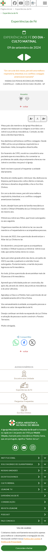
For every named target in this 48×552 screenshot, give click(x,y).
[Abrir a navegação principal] (45, 3)
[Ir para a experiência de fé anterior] (20, 57)
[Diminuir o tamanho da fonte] (31, 119)
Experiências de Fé (23, 9)
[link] (24, 106)
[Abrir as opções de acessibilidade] (33, 3)
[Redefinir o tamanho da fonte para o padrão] (37, 119)
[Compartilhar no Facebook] (24, 343)
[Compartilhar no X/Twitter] (32, 343)
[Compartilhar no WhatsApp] (16, 343)
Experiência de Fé (10, 13)
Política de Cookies (32, 538)
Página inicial (6, 9)
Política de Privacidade (11, 541)
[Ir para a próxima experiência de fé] (27, 57)
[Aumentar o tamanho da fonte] (44, 119)
